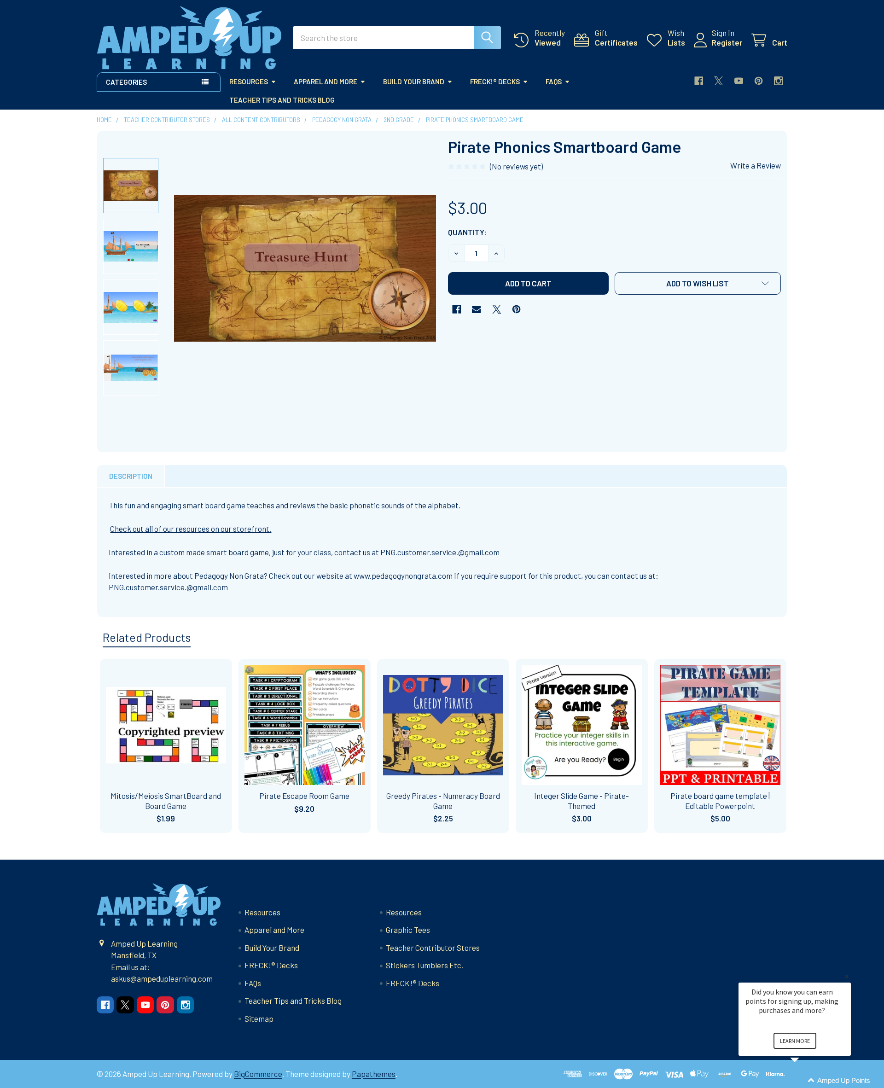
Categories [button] (126, 82)
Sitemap (258, 1018)
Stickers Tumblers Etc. (424, 965)
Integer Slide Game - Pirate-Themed (581, 800)
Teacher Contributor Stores (433, 947)
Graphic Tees (408, 929)
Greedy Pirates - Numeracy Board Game (443, 800)
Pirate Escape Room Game (304, 795)
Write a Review (755, 165)
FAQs (554, 81)
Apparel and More (325, 81)
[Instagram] (778, 80)
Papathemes (373, 1073)
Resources (248, 81)
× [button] (847, 976)
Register (727, 42)
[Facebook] (698, 80)
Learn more (795, 1040)
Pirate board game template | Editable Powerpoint (720, 800)
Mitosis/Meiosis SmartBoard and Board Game (165, 800)
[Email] (476, 309)
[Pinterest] (758, 80)
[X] (718, 80)
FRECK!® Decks (495, 81)
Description (130, 476)
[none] (305, 268)
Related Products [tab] (147, 637)
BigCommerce (258, 1073)
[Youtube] (738, 80)
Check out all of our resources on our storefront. (190, 528)
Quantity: (467, 232)
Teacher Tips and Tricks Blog (282, 100)
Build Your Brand (413, 81)
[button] (698, 283)
